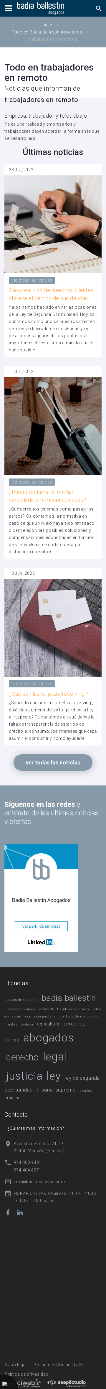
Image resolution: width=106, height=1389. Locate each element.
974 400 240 (26, 1162)
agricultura (48, 1024)
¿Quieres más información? (35, 1128)
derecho (22, 1057)
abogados (48, 1037)
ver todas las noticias (31, 280)
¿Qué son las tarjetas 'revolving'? (48, 694)
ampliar (12, 1097)
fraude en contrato (73, 1009)
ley (54, 1075)
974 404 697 (26, 1170)
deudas (86, 1090)
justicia (24, 1075)
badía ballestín (69, 998)
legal (55, 1056)
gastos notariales (20, 1009)
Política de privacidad (26, 1374)
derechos (75, 1024)
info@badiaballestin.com (39, 1181)
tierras (12, 1040)
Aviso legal (15, 1364)
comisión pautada (40, 1016)
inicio (47, 25)
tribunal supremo (56, 1090)
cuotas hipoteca (19, 1024)
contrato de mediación (79, 1016)
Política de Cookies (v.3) (58, 1364)
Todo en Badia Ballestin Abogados (47, 32)
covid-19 (46, 1009)
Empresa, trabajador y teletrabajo (45, 116)
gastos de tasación (22, 1000)
